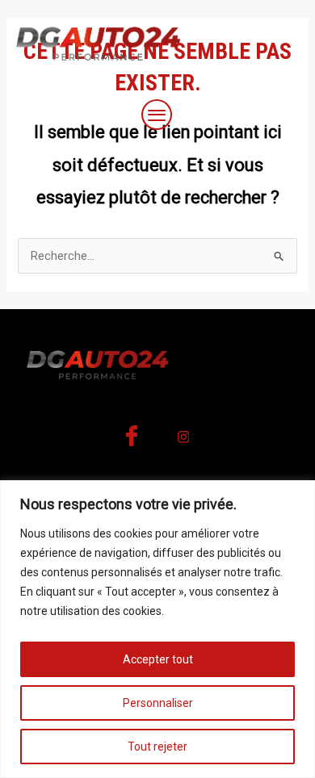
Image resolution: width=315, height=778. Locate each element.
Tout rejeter (157, 746)
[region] (157, 629)
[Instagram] (183, 441)
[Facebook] (132, 441)
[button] (157, 116)
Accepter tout (158, 659)
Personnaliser (158, 702)
